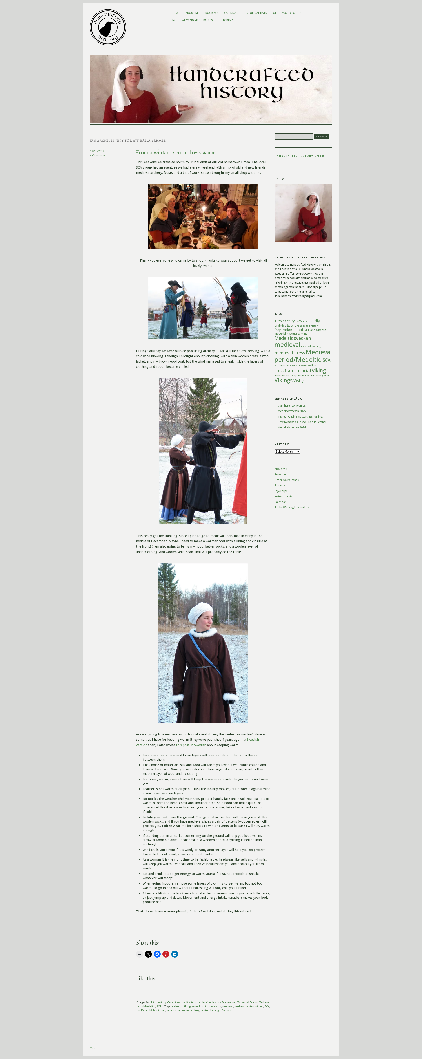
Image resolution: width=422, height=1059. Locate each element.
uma (169, 1010)
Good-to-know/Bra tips (181, 1002)
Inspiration (229, 1002)
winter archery (191, 1010)
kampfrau (301, 330)
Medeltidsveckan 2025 (292, 411)
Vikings (284, 380)
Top (92, 1048)
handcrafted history (209, 1002)
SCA (158, 1006)
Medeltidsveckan (293, 338)
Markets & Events (247, 1002)
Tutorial (302, 371)
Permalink (228, 1010)
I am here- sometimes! (292, 405)
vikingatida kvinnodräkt (302, 375)
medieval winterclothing (249, 1006)
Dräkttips (280, 325)
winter (177, 1010)
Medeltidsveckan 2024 (292, 427)
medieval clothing (311, 346)
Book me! (211, 13)
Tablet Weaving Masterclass (192, 20)
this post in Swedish (190, 745)
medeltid (280, 333)
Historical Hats (255, 13)
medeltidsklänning (296, 333)
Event (291, 325)
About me (192, 13)
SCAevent (280, 365)
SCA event (292, 365)
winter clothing (210, 1010)
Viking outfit (323, 375)
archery (176, 1006)
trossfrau (284, 371)
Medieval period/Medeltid (303, 355)
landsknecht (318, 330)
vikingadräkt (282, 375)
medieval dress (290, 352)
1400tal (300, 321)
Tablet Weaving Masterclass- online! (300, 416)
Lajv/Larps (281, 491)
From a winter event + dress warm (176, 153)
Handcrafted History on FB (299, 156)
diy (317, 321)
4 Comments (98, 155)
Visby (298, 380)
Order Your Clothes (287, 13)
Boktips (309, 321)
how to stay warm (210, 1006)
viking (319, 370)
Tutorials (226, 20)
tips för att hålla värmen (150, 1010)
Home (175, 13)
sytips (312, 365)
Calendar (231, 13)
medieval (227, 1006)
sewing (303, 365)
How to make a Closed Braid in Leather (302, 422)
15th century (158, 1002)
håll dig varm (190, 1006)
